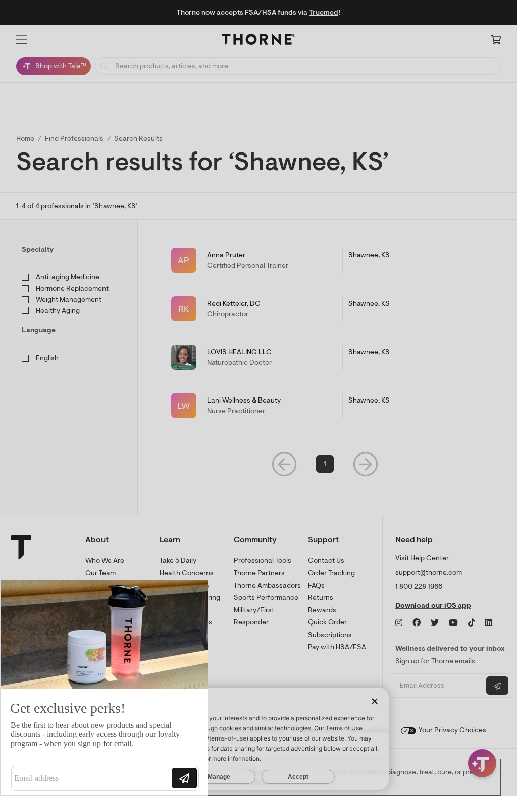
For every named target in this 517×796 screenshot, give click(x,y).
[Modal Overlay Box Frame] (104, 687)
